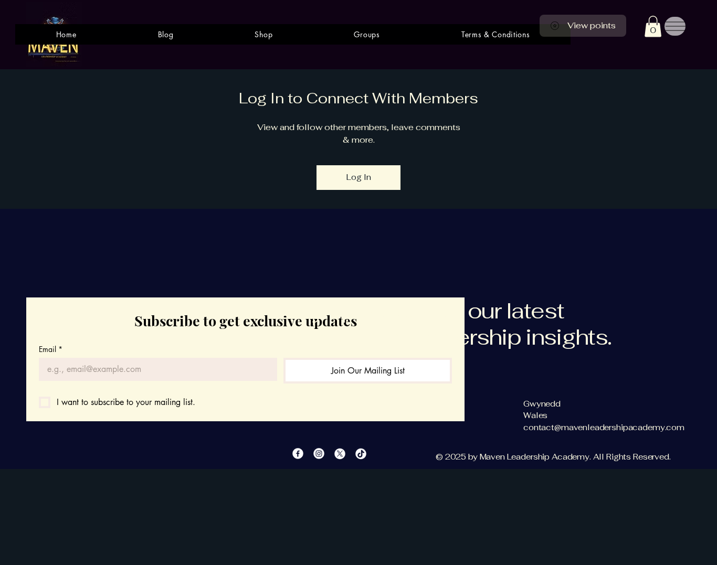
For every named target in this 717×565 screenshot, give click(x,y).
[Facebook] (297, 453)
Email (50, 349)
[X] (339, 453)
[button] (653, 26)
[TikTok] (360, 453)
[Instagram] (318, 453)
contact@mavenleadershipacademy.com (603, 427)
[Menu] (675, 26)
